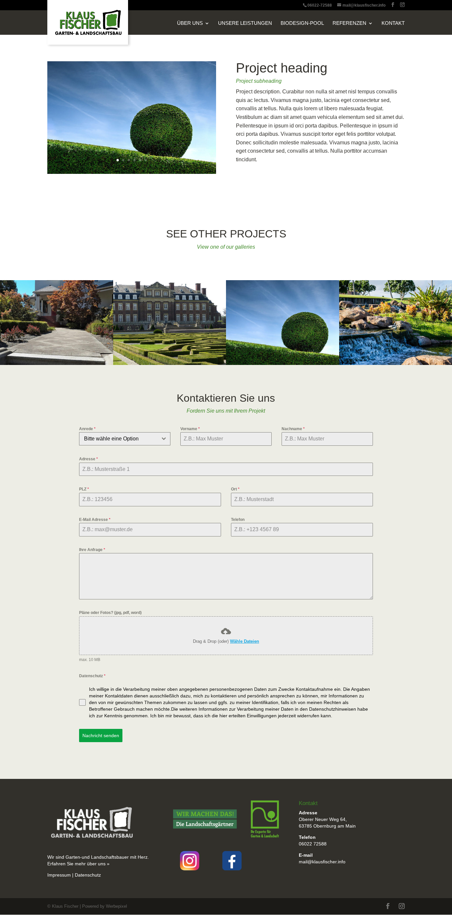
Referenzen (349, 23)
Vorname (190, 429)
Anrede (87, 429)
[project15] (131, 174)
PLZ (84, 489)
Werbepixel (116, 906)
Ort (235, 489)
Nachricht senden (100, 735)
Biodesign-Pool (302, 23)
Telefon (238, 519)
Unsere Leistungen (245, 23)
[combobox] (124, 438)
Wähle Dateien (244, 641)
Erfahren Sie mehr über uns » (79, 863)
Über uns (190, 23)
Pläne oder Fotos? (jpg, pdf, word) (110, 612)
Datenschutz (92, 676)
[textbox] (118, 438)
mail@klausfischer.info (322, 861)
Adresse (88, 459)
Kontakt (393, 23)
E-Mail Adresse (95, 519)
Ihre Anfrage (92, 549)
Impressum (59, 875)
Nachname (293, 429)
